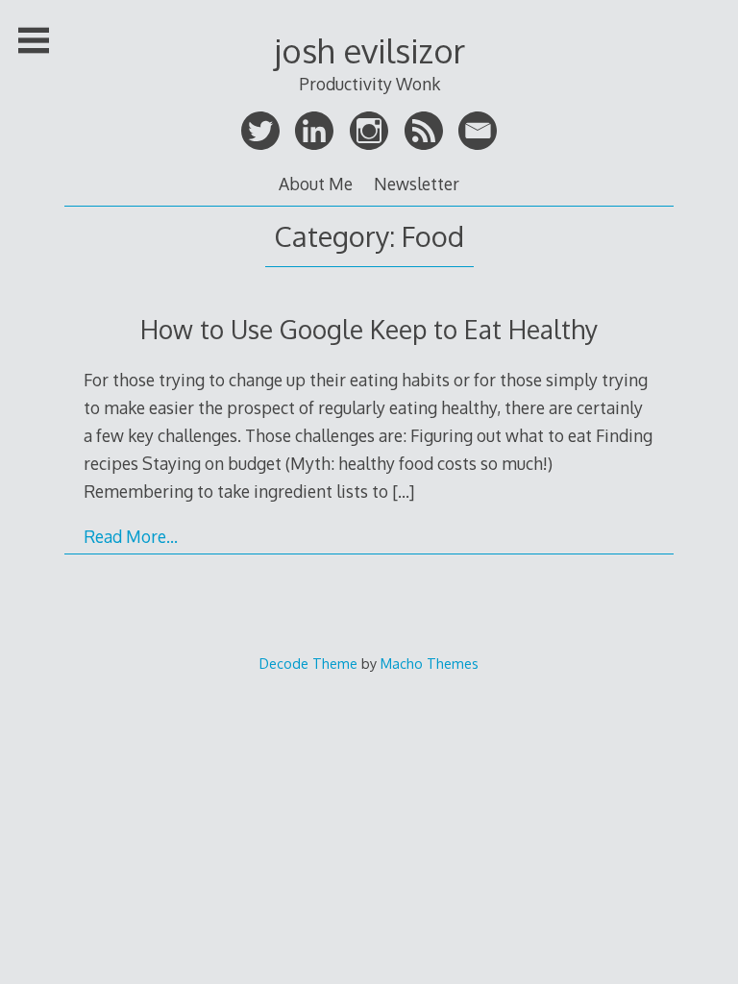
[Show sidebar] (33, 40)
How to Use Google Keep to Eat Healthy (369, 329)
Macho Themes (430, 663)
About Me (316, 183)
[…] (403, 491)
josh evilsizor (369, 50)
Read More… (131, 536)
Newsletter (416, 183)
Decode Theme (308, 663)
